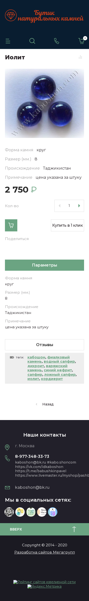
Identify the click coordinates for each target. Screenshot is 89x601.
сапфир (34, 374)
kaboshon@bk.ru (32, 487)
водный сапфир (59, 361)
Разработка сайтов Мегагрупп (44, 552)
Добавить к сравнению (80, 57)
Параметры (44, 265)
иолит (33, 379)
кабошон (36, 357)
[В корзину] (11, 225)
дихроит (35, 366)
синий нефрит (58, 370)
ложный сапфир (60, 374)
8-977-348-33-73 (32, 456)
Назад (48, 404)
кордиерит (52, 379)
